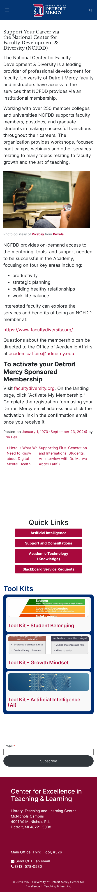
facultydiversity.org (34, 388)
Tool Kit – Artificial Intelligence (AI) (44, 702)
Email (8, 746)
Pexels (58, 234)
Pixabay (38, 234)
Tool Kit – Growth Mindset (38, 662)
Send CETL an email (33, 861)
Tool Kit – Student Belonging (41, 625)
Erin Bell (10, 437)
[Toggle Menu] (7, 10)
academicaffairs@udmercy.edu (41, 353)
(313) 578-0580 (28, 866)
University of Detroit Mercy (50, 882)
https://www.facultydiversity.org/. (38, 329)
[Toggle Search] (90, 10)
